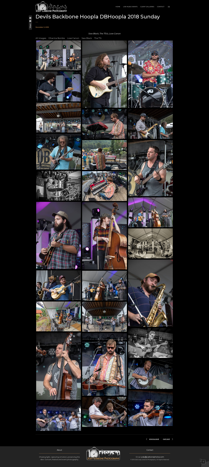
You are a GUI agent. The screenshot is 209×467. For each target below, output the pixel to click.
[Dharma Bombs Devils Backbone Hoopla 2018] (150, 212)
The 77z (97, 38)
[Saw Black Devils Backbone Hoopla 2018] (58, 55)
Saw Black (87, 38)
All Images (41, 38)
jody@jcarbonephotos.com (152, 457)
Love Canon (73, 38)
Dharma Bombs (57, 38)
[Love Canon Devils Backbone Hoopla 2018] (104, 317)
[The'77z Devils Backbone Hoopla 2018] (58, 118)
